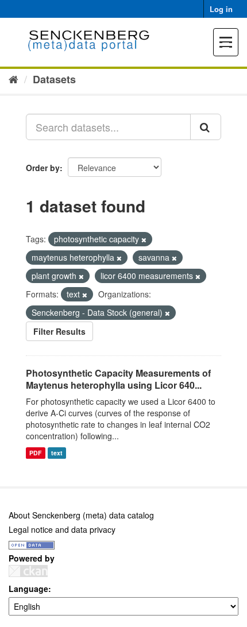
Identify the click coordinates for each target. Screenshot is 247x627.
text (57, 452)
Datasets (54, 79)
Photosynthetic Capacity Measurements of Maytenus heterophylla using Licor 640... (118, 379)
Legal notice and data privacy (62, 529)
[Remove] (143, 239)
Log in (221, 8)
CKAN (28, 571)
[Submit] (205, 127)
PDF (35, 452)
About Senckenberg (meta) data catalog (81, 515)
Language (28, 588)
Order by (43, 167)
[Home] (13, 78)
